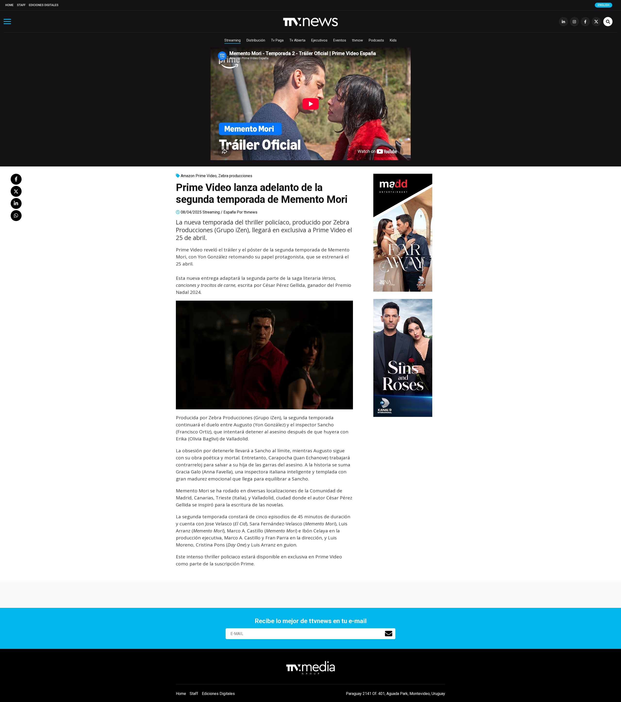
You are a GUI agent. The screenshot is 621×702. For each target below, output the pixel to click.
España (229, 212)
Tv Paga (277, 40)
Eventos (339, 40)
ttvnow (357, 40)
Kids (393, 40)
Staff (21, 5)
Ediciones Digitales (43, 5)
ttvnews (250, 212)
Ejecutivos (319, 40)
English (603, 5)
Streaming (232, 40)
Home (9, 5)
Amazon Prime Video (199, 175)
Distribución (255, 40)
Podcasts (376, 40)
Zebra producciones (235, 175)
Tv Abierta (297, 40)
